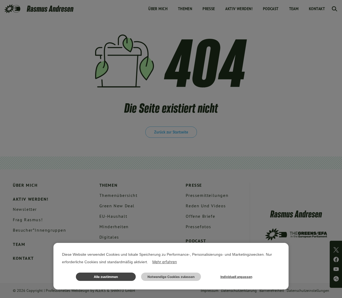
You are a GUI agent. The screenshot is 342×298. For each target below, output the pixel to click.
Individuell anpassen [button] (236, 277)
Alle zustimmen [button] (106, 277)
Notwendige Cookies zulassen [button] (171, 277)
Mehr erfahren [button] (164, 261)
